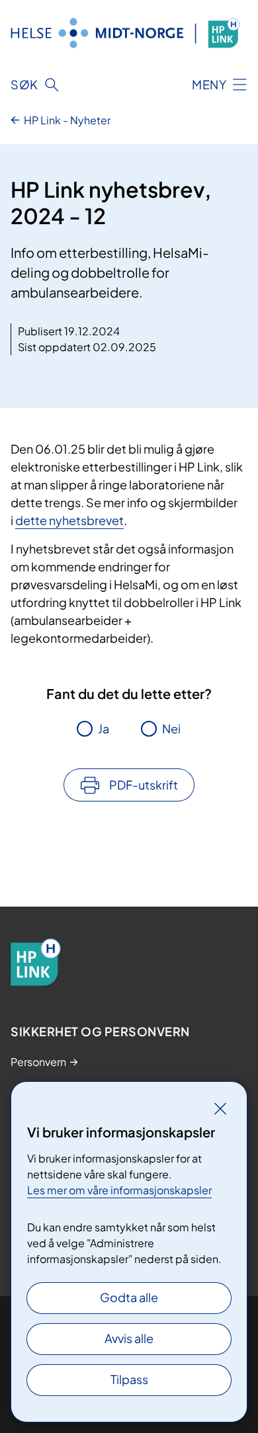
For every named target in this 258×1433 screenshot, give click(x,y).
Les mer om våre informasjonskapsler (119, 1190)
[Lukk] (220, 1108)
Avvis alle (129, 1338)
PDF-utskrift (143, 784)
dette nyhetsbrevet (69, 520)
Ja (103, 728)
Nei (171, 728)
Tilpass (129, 1379)
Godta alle (129, 1297)
